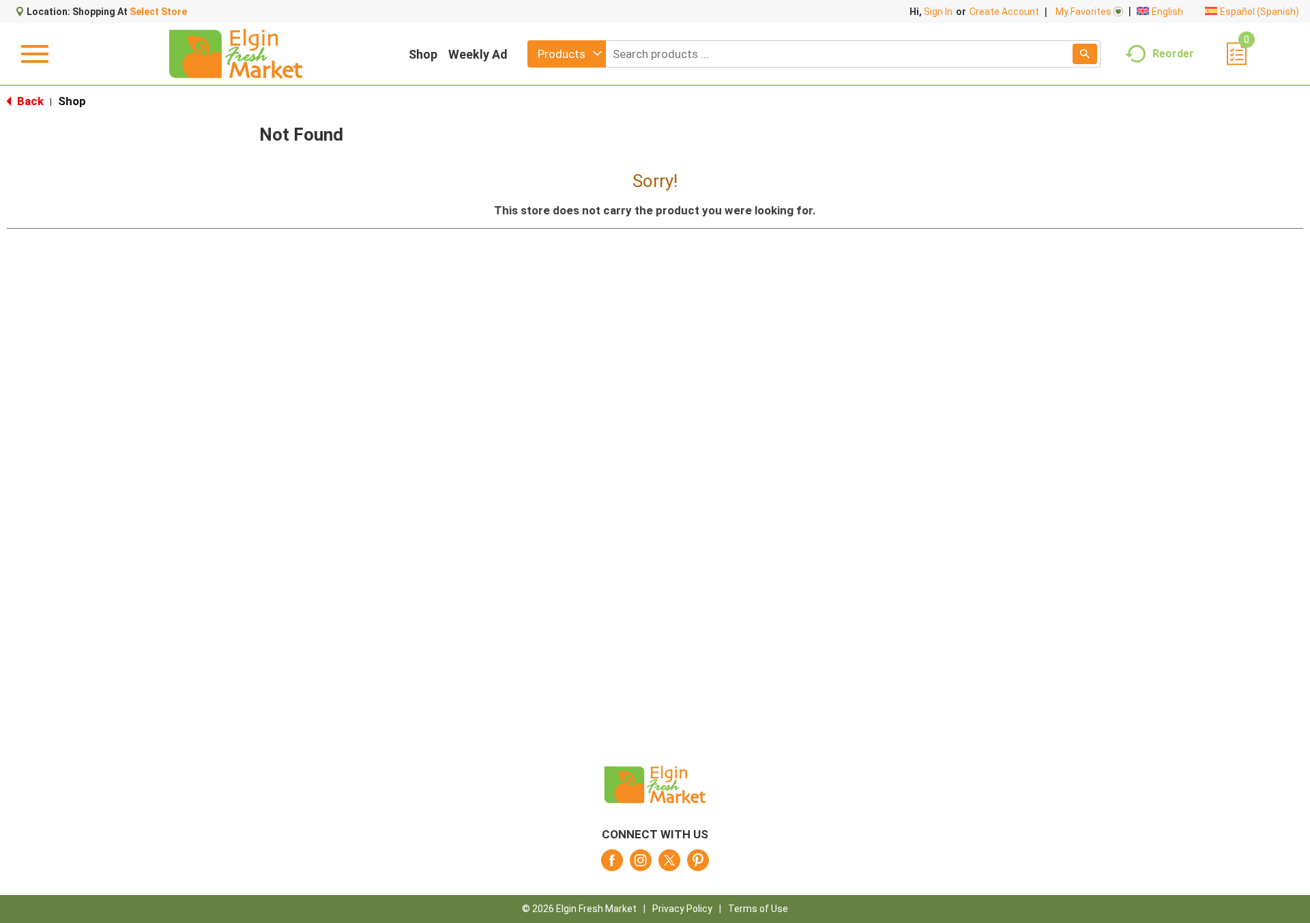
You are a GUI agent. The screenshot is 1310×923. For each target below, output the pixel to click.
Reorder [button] (1173, 52)
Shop (423, 54)
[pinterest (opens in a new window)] (698, 864)
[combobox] (566, 54)
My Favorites (1083, 11)
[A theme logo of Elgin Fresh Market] (236, 54)
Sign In (938, 11)
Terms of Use (758, 908)
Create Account (1004, 11)
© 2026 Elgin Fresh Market (579, 908)
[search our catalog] (1085, 54)
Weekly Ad (478, 54)
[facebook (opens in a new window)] (612, 864)
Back (29, 101)
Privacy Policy (682, 908)
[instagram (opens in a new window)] (641, 864)
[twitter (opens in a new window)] (669, 864)
